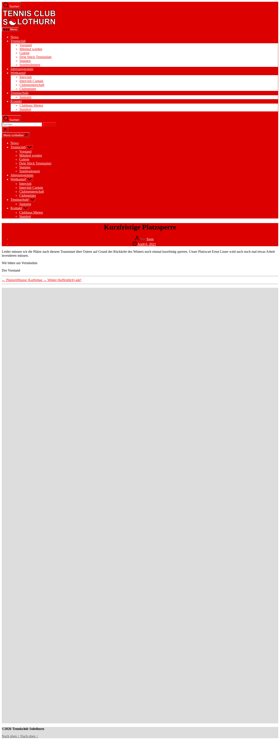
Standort (25, 109)
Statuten (25, 61)
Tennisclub (18, 41)
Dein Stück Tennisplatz (35, 57)
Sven (150, 239)
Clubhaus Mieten (31, 105)
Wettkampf (18, 73)
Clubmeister (27, 89)
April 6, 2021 (146, 244)
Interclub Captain (31, 81)
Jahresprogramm (21, 69)
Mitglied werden (30, 49)
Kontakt (16, 101)
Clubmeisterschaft (31, 85)
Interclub (25, 77)
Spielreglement (29, 65)
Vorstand (25, 45)
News (14, 37)
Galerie (24, 53)
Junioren (25, 97)
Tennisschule (19, 93)
